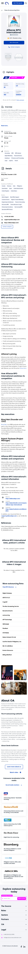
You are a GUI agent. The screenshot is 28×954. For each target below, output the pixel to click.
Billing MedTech (7, 655)
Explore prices (21, 898)
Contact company (7, 226)
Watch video (14, 772)
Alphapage (6, 624)
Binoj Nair (4, 174)
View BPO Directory (8, 587)
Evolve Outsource (8, 650)
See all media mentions (12, 785)
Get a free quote (14, 42)
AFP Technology (7, 619)
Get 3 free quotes (18, 3)
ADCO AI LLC (6, 597)
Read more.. (4, 125)
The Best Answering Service (11, 606)
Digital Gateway (7, 593)
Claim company (20, 100)
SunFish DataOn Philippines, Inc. (12, 641)
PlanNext (5, 628)
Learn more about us (14, 767)
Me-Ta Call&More (8, 646)
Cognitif (5, 602)
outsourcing (6, 615)
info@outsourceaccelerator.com (12, 937)
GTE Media (6, 633)
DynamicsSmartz (8, 611)
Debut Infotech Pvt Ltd (9, 637)
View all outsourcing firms (12, 10)
